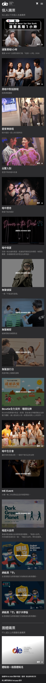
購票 (38, 44)
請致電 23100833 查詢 (23, 231)
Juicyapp (15, 680)
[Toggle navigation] (41, 3)
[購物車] (37, 3)
